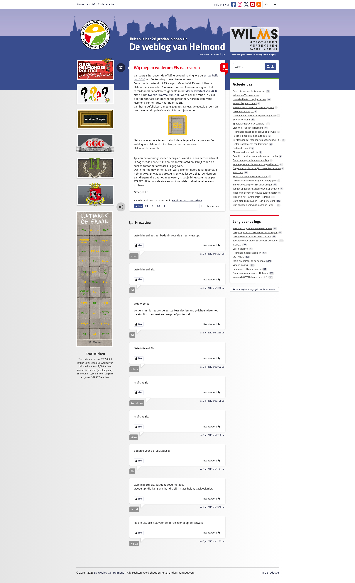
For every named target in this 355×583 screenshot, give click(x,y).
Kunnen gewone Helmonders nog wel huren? (256, 164)
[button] (120, 206)
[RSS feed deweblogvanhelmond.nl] (259, 4)
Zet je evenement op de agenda (249, 261)
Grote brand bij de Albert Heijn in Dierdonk (254, 201)
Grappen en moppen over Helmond (250, 273)
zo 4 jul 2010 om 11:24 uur (212, 469)
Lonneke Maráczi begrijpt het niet (249, 99)
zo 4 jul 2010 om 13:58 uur (212, 507)
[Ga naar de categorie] (121, 67)
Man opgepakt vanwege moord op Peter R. (254, 205)
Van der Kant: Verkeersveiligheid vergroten (254, 115)
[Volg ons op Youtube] (253, 4)
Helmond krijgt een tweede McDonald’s (252, 228)
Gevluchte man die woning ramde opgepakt (255, 180)
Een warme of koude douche (247, 269)
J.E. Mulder (94, 342)
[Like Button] (138, 206)
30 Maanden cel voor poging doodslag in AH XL (257, 140)
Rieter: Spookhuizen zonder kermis (250, 144)
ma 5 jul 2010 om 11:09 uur (212, 541)
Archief (91, 4)
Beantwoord (210, 245)
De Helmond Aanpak (243, 111)
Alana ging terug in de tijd (245, 152)
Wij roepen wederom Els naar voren (167, 67)
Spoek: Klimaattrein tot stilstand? (249, 123)
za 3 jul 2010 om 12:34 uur (212, 253)
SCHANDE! (238, 257)
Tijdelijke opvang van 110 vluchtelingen (253, 184)
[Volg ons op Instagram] (241, 4)
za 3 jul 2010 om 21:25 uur (212, 400)
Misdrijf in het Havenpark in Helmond (251, 197)
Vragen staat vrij (241, 265)
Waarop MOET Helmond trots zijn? (250, 277)
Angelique (137, 403)
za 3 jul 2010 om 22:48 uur (212, 435)
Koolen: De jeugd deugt (245, 103)
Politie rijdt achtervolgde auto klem (250, 136)
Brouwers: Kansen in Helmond (248, 128)
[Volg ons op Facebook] (234, 4)
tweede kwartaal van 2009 (164, 95)
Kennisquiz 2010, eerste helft (187, 200)
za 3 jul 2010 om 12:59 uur (212, 332)
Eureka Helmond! (241, 119)
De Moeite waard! (242, 148)
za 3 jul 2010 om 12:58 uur (212, 288)
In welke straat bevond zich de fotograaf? (253, 107)
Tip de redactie (106, 4)
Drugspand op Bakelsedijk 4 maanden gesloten (257, 168)
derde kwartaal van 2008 (201, 91)
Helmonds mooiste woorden (247, 253)
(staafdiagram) (104, 370)
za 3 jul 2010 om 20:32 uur (212, 366)
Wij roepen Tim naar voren (246, 95)
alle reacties (209, 206)
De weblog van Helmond (109, 572)
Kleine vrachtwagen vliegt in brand (250, 176)
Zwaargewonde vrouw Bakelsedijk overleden (255, 240)
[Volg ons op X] (247, 4)
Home (80, 4)
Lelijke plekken (240, 249)
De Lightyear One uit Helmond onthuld (252, 236)
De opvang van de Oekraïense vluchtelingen (255, 232)
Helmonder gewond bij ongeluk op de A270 (254, 132)
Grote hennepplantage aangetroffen (251, 160)
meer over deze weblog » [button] (211, 54)
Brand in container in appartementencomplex (255, 156)
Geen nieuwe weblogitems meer (249, 91)
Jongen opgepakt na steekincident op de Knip (256, 188)
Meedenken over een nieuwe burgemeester (255, 193)
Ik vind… (237, 244)
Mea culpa (238, 172)
